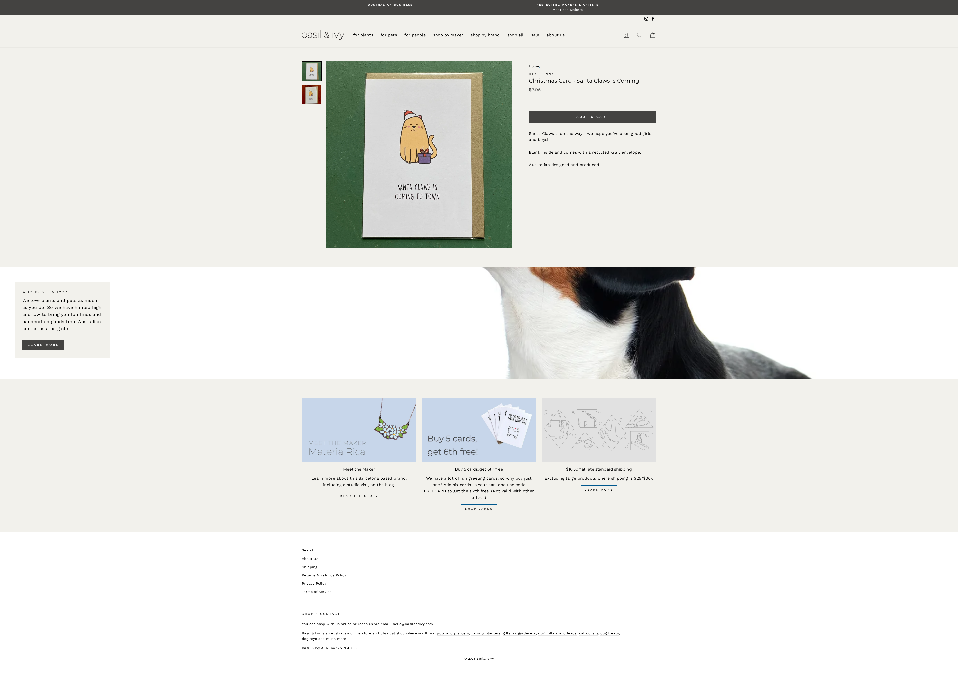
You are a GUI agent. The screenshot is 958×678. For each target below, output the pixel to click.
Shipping (309, 567)
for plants (363, 35)
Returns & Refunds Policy (324, 575)
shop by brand (485, 35)
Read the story (359, 496)
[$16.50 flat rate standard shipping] (599, 430)
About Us (310, 559)
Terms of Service (317, 592)
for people (415, 35)
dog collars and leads (557, 633)
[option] (390, 4)
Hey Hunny (541, 74)
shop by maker (448, 35)
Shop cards (479, 508)
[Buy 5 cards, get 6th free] (479, 430)
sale (535, 35)
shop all (515, 35)
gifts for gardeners (519, 633)
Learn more (43, 345)
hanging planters (485, 633)
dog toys (309, 639)
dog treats (609, 633)
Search (308, 550)
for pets (389, 35)
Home (534, 66)
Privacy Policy (314, 583)
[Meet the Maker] (359, 430)
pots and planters (453, 633)
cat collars (588, 633)
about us (556, 35)
